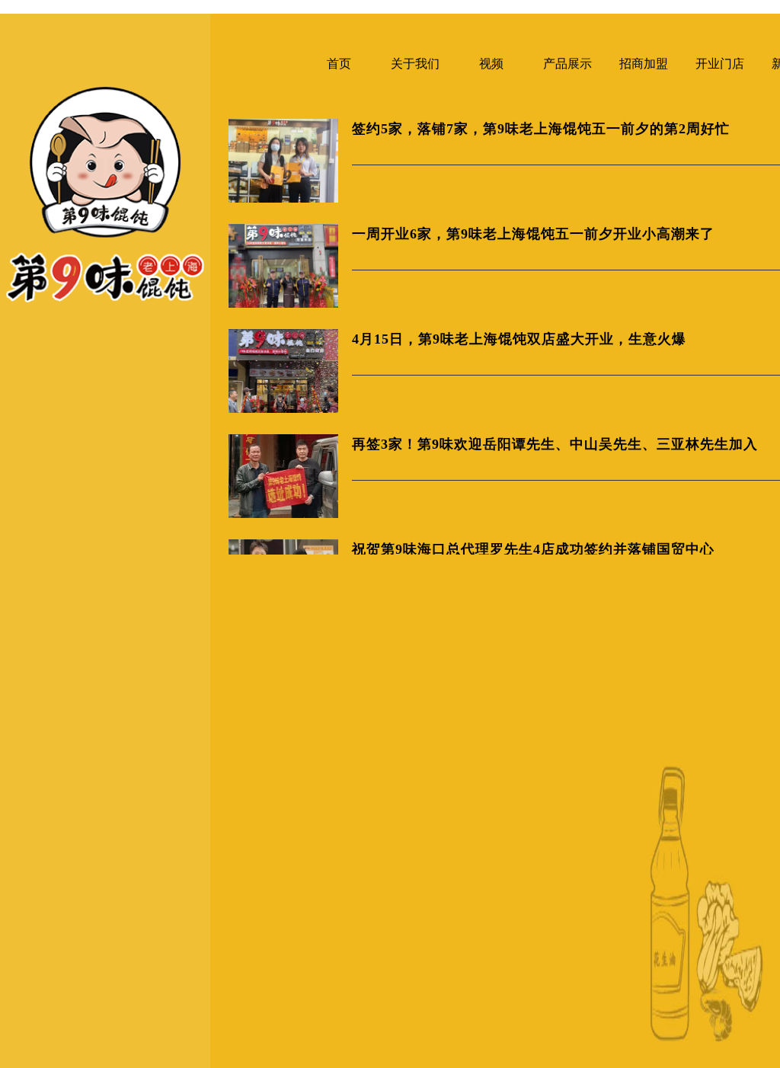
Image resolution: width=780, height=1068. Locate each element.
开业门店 (719, 63)
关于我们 (415, 63)
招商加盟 (643, 63)
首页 (339, 63)
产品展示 (567, 63)
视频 (491, 63)
